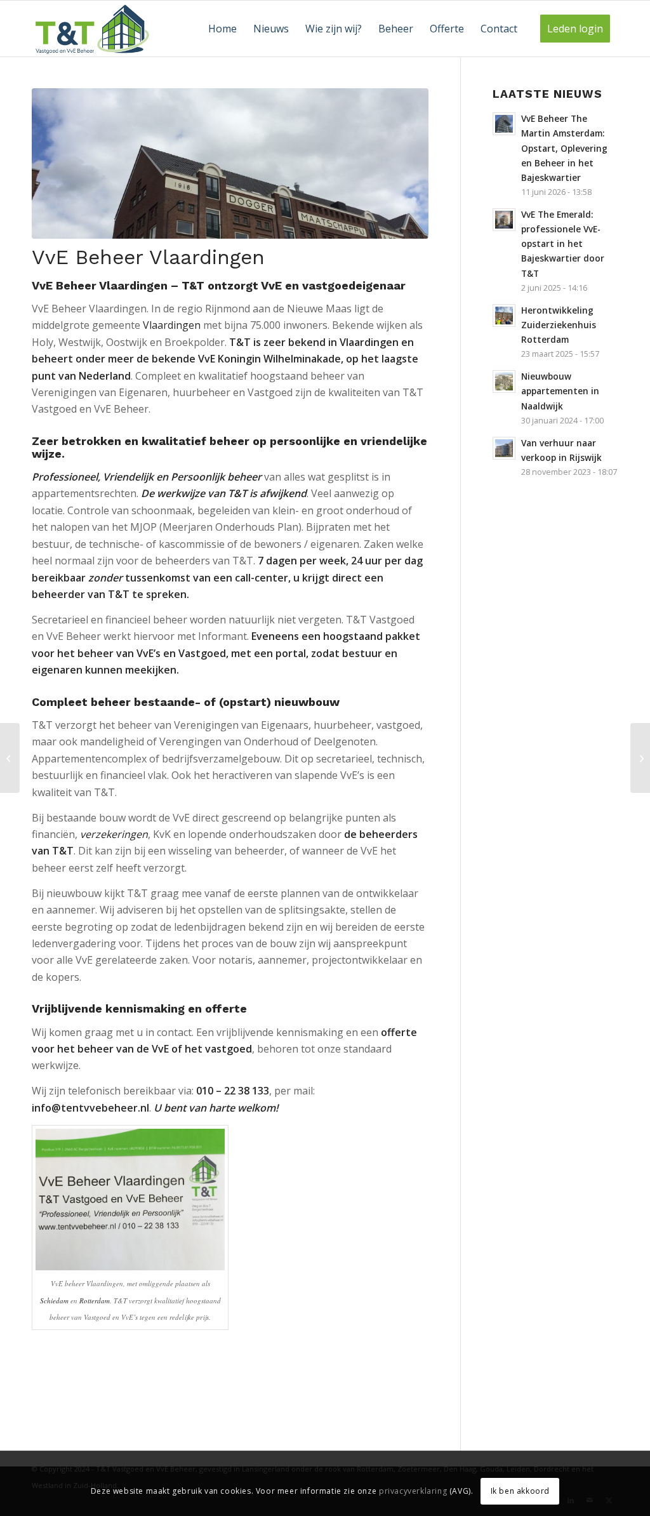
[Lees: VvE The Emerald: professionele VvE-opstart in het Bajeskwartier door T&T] (504, 219)
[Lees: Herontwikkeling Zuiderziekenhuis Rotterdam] (504, 315)
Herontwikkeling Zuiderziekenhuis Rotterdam (558, 324)
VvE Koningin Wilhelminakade (269, 359)
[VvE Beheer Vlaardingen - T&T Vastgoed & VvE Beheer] (230, 163)
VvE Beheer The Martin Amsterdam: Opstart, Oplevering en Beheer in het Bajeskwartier (564, 147)
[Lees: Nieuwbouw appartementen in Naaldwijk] (504, 381)
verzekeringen (114, 834)
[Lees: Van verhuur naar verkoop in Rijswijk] (504, 448)
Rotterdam (94, 1300)
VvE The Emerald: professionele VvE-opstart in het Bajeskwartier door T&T (562, 243)
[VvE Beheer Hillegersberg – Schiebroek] (640, 758)
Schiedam (54, 1300)
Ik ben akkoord (520, 1491)
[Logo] (93, 29)
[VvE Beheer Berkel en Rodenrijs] (10, 758)
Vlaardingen (172, 325)
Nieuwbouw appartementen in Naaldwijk (560, 390)
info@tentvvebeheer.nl (90, 1108)
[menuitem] (222, 29)
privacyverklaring (413, 1491)
